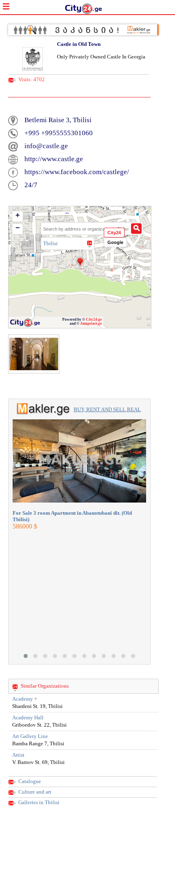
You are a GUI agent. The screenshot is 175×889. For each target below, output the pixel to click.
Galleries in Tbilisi (38, 802)
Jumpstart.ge (91, 324)
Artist (18, 755)
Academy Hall (28, 718)
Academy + (24, 699)
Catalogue (29, 781)
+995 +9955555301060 (58, 133)
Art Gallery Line (30, 736)
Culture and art (34, 792)
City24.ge (94, 319)
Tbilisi (50, 243)
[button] (26, 656)
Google (115, 242)
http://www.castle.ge (53, 159)
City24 (114, 232)
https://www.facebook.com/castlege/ (76, 172)
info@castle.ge (46, 146)
